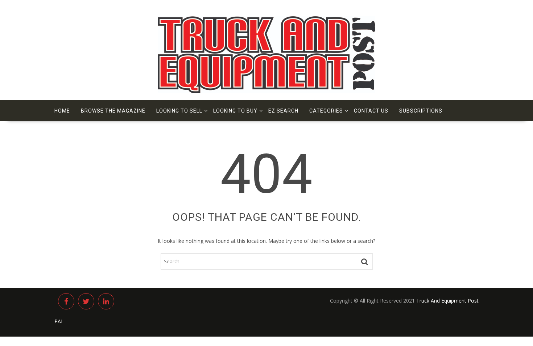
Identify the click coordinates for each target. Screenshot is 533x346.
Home (62, 111)
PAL (59, 321)
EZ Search (283, 111)
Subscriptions (420, 111)
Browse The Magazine (113, 111)
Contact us (371, 111)
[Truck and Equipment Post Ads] (266, 91)
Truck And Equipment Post (447, 300)
